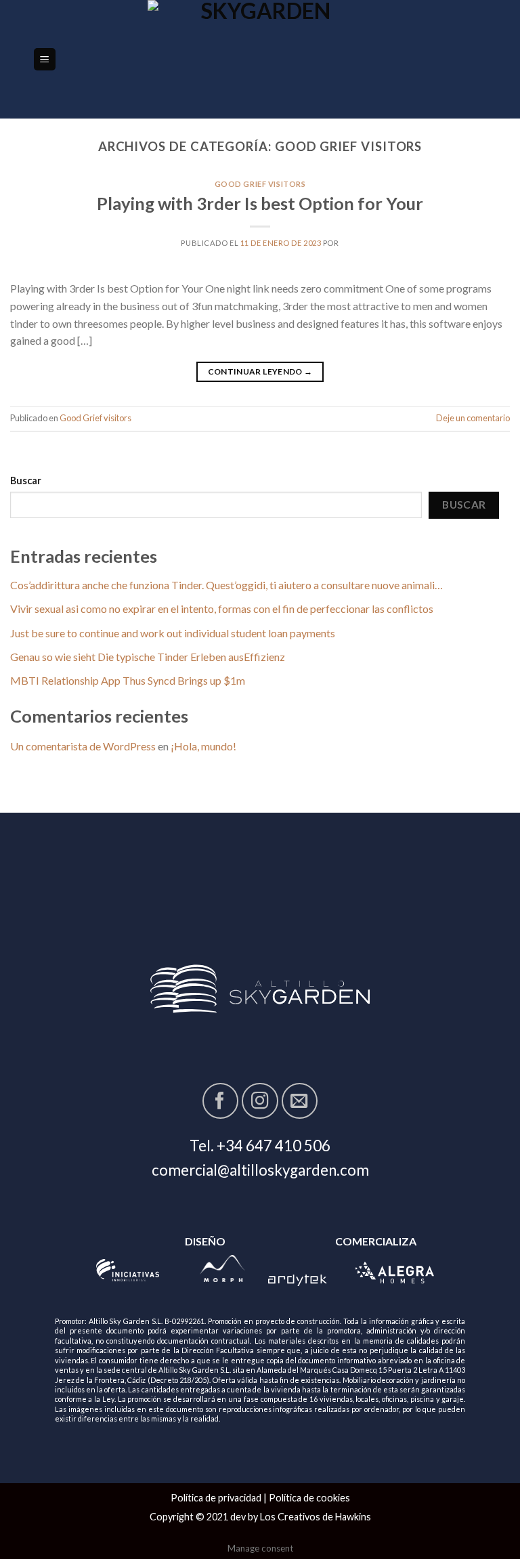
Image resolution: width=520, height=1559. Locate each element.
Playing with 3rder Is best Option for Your (260, 203)
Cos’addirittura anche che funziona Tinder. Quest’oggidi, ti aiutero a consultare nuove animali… (226, 584)
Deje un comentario (473, 417)
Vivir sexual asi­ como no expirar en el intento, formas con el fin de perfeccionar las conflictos (221, 608)
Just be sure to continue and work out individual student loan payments (172, 632)
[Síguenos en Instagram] (260, 1101)
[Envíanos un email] (300, 1101)
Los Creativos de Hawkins (315, 1516)
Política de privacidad (216, 1497)
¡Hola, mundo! (203, 746)
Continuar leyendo (260, 371)
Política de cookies (309, 1497)
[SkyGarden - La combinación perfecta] (260, 59)
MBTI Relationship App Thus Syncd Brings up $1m (127, 680)
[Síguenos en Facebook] (220, 1101)
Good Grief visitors (260, 183)
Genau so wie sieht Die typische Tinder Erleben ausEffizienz (147, 656)
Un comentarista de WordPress (83, 746)
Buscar (25, 480)
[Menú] (45, 59)
